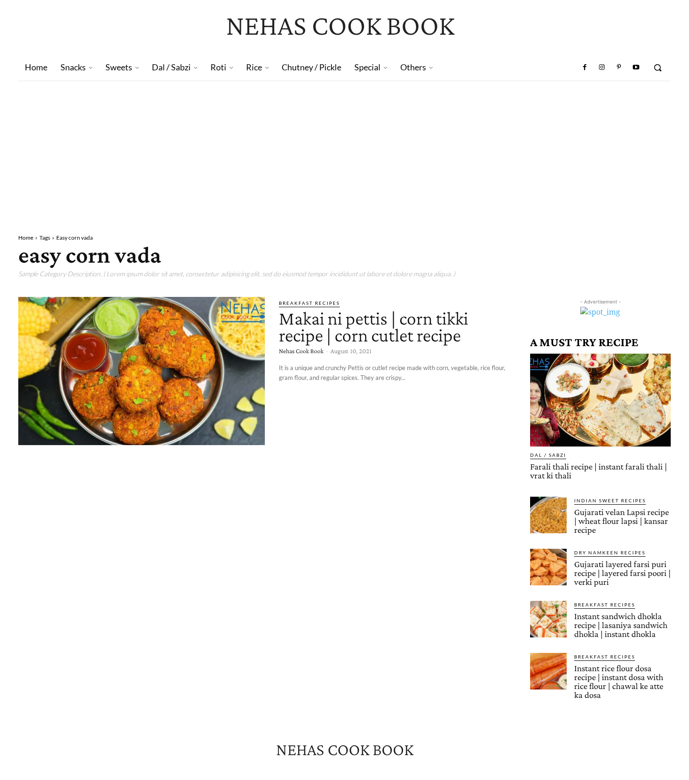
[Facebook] (585, 67)
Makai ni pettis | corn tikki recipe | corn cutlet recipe (373, 327)
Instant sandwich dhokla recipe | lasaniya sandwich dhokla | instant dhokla (620, 625)
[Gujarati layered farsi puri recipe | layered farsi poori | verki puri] (548, 567)
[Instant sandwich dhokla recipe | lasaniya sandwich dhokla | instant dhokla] (548, 619)
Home (25, 237)
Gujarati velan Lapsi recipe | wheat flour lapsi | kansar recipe (621, 521)
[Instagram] (601, 67)
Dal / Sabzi (548, 455)
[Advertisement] (344, 151)
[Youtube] (636, 67)
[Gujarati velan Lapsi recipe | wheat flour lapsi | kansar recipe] (548, 515)
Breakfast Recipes (309, 303)
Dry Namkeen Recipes (609, 552)
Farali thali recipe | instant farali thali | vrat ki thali (598, 471)
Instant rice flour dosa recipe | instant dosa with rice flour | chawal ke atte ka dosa (618, 681)
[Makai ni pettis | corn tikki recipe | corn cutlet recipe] (141, 371)
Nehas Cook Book (301, 351)
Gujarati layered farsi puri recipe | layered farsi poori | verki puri (622, 573)
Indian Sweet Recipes (610, 500)
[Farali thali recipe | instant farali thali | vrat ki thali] (600, 400)
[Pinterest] (618, 67)
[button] (657, 67)
